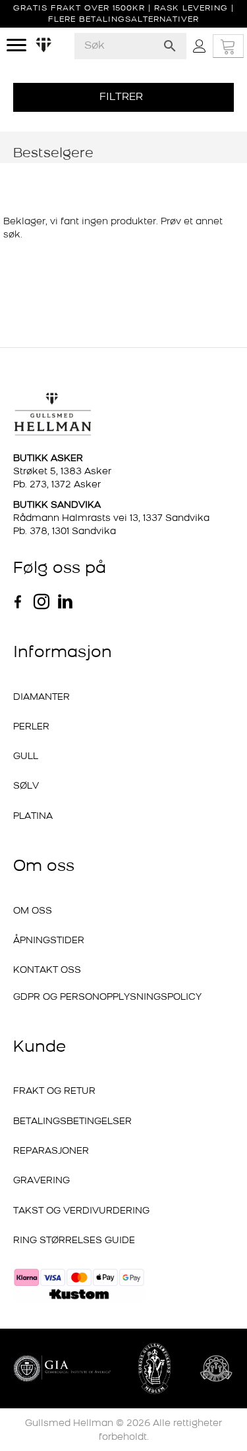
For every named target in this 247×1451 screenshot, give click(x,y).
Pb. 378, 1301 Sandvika (64, 532)
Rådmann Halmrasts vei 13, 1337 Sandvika (111, 519)
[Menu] (16, 45)
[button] (123, 97)
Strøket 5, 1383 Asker (62, 472)
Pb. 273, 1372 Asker (57, 485)
